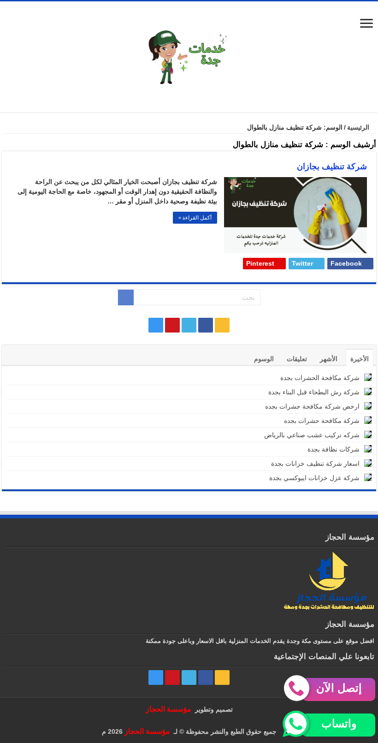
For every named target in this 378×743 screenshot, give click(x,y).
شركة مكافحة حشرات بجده (322, 420)
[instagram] (155, 325)
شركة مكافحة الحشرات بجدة (320, 377)
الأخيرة (359, 359)
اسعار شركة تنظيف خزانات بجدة (315, 463)
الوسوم (264, 359)
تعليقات (297, 359)
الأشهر (328, 359)
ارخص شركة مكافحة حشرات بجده (312, 406)
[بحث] (126, 297)
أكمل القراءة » (195, 217)
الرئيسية (359, 127)
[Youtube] (172, 325)
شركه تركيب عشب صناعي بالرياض (312, 435)
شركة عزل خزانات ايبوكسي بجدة (314, 477)
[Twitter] (189, 325)
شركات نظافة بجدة (333, 449)
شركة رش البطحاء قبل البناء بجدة (314, 392)
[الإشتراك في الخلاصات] (4, 146)
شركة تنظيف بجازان (332, 166)
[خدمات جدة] (189, 56)
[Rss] (222, 325)
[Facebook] (205, 325)
